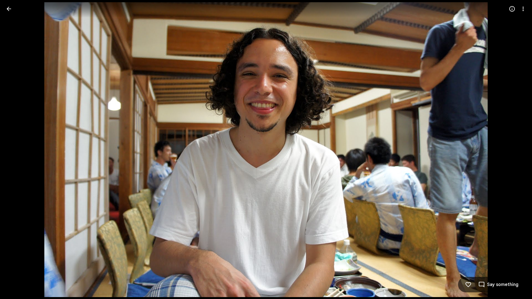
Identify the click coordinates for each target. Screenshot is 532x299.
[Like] (468, 284)
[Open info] (512, 8)
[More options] (523, 8)
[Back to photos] (9, 9)
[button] (15, 149)
